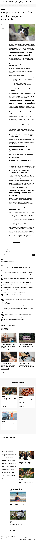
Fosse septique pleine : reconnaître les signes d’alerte (13, 319)
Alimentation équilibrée (9, 451)
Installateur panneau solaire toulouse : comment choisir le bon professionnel (18, 287)
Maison (24, 538)
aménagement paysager (5, 454)
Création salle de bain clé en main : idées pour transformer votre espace (17, 314)
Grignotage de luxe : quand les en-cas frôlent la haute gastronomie (26, 401)
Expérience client (5, 463)
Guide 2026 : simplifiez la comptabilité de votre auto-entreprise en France (17, 297)
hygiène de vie (4, 466)
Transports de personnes (24, 540)
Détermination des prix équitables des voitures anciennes (16, 524)
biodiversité (11, 457)
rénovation (3, 472)
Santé (29, 539)
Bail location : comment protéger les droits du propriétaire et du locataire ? (17, 317)
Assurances (20, 536)
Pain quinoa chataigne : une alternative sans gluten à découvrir (15, 292)
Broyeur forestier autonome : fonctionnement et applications (15, 305)
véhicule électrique (11, 476)
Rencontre (25, 539)
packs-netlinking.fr (4, 328)
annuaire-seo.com (4, 329)
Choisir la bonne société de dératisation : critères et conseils (14, 294)
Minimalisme (9, 469)
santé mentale (7, 472)
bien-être (7, 456)
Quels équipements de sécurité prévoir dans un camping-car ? (15, 269)
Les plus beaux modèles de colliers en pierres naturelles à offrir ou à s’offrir (17, 284)
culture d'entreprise (8, 459)
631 (21, 488)
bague (13, 454)
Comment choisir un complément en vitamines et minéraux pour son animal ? (18, 272)
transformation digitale (5, 475)
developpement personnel (7, 460)
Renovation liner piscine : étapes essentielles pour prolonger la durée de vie (18, 282)
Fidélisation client (10, 463)
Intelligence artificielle (10, 468)
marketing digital (4, 469)
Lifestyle (31, 537)
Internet (26, 537)
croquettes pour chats (22, 58)
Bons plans (30, 536)
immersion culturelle (9, 466)
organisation (12, 469)
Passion (12, 521)
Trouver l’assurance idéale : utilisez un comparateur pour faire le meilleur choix (18, 312)
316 (4, 372)
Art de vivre (11, 454)
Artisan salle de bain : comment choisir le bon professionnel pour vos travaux (18, 289)
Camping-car (15, 457)
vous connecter (9, 439)
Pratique (21, 397)
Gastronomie (21, 537)
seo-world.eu (3, 326)
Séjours (33, 539)
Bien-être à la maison (5, 457)
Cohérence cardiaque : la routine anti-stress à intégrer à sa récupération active (18, 299)
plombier (10, 470)
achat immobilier (4, 451)
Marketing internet (30, 538)
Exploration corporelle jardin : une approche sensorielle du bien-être (26, 482)
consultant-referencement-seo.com (8, 325)
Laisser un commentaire (4, 28)
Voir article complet (5, 349)
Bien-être (21, 479)
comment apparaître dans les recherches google (18, 1)
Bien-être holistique (13, 456)
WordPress (3, 538)
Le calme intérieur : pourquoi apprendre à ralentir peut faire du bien (16, 267)
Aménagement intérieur (11, 453)
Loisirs (20, 538)
